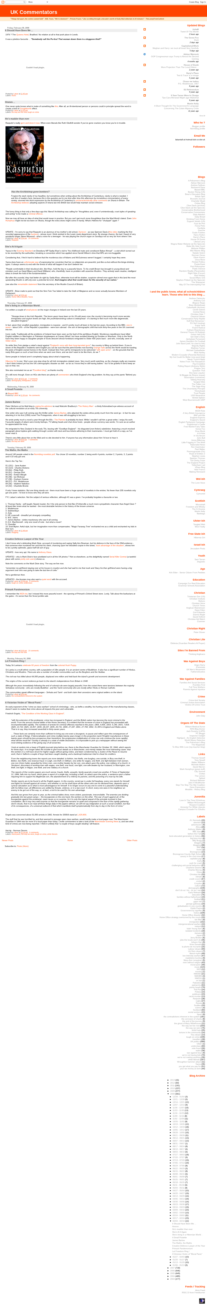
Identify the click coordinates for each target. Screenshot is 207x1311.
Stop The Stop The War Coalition (190, 785)
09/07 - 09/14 (179, 1141)
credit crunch (195, 879)
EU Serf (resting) (197, 323)
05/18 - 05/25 (179, 1182)
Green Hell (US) (198, 334)
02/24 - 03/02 (179, 1215)
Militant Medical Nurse (195, 726)
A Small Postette (14, 389)
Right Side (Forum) (196, 273)
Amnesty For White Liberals (192, 807)
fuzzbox (34, 234)
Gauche (201, 230)
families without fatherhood (189, 897)
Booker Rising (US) (196, 192)
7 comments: (33, 379)
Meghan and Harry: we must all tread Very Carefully (176, 48)
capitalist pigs (196, 858)
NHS (199, 969)
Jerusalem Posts (197, 548)
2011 (172, 1085)
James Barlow (12, 402)
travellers (197, 1039)
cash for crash (195, 863)
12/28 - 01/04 (179, 1097)
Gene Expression (197, 787)
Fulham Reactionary (196, 330)
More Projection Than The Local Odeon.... (180, 67)
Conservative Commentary (193, 212)
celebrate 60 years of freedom (36, 665)
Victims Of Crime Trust (195, 705)
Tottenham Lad (198, 465)
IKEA (22, 594)
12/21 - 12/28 (179, 1099)
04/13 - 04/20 (179, 1196)
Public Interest (198, 269)
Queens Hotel (22, 34)
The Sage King (198, 386)
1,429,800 (81, 815)
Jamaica (198, 933)
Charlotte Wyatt (198, 201)
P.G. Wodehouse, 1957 (188, 84)
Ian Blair (198, 919)
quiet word (46, 579)
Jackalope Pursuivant (195, 339)
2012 (172, 1083)
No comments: (35, 395)
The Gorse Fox (191, 38)
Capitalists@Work (190, 46)
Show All (202, 116)
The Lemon (200, 776)
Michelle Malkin (198, 764)
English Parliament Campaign (192, 422)
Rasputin (15, 240)
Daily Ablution (199, 214)
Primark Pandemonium (17, 589)
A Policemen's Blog (196, 181)
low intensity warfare (192, 956)
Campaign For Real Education (191, 583)
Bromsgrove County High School (187, 854)
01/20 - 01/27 (179, 1260)
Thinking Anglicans (196, 654)
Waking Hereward (197, 472)
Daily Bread (200, 217)
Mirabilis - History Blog (195, 789)
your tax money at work (190, 1068)
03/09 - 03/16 (179, 1210)
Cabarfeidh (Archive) (196, 307)
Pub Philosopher (197, 266)
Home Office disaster (19, 297)
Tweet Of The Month (189, 32)
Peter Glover (199, 632)
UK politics (195, 1041)
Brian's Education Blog (195, 194)
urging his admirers (43, 406)
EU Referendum (191, 89)
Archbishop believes (20, 203)
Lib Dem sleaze (195, 951)
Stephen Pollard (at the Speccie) (190, 280)
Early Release (194, 892)
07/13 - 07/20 (179, 1160)
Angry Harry (199, 665)
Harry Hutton (199, 235)
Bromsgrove (195, 852)
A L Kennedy (195, 820)
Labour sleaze (194, 949)
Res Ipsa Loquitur (197, 373)
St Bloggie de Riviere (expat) (192, 375)
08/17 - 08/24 (179, 1146)
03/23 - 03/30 (179, 1204)
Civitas (202, 773)
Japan (199, 935)
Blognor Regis (198, 303)
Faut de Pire (199, 223)
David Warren (199, 767)
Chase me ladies (191, 81)
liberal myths (195, 953)
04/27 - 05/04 (179, 1190)
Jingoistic (201, 562)
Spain (199, 1014)
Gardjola (201, 228)
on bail (199, 980)
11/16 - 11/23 (179, 1113)
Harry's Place (192, 73)
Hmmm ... (10, 102)
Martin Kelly (193, 103)
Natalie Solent (199, 253)
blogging (15, 532)
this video (113, 232)
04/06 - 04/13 (179, 1199)
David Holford (199, 617)
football (197, 899)
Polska (198, 992)
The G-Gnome (198, 509)
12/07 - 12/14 (179, 1105)
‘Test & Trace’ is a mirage (187, 75)
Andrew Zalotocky (197, 298)
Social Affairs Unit (197, 278)
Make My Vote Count (195, 246)
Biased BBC (13, 393)
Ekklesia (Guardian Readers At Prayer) (188, 643)
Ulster (199, 1044)
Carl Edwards (199, 612)
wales (198, 1050)
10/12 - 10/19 (179, 1127)
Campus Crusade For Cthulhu (191, 809)
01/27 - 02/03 (179, 1257)
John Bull (201, 438)
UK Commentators (33, 12)
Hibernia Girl (11, 361)
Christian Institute (197, 599)
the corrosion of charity (192, 1019)
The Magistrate (198, 745)
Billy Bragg (197, 840)
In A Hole (201, 433)
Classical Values (198, 316)
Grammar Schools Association (191, 586)
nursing (198, 971)
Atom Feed (200, 1290)
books (199, 849)
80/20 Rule (200, 411)
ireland (34, 380)
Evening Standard (25, 251)
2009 (172, 1091)
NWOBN (198, 976)
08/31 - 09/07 (179, 1143)
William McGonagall (196, 802)
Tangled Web (199, 382)
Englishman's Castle (196, 424)
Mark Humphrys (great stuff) (192, 769)
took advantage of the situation (110, 545)
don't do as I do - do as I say (188, 890)
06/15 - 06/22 (179, 1171)
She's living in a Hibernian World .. (23, 305)
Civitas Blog (200, 203)
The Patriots (59, 420)
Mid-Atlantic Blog (197, 250)
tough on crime (33, 112)
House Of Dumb (198, 239)
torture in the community (190, 1032)
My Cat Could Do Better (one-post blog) (187, 357)
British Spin (200, 196)
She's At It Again (14, 246)
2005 (172, 1273)
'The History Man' (86, 406)
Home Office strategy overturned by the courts (180, 917)
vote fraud (196, 1048)
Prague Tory (199, 368)
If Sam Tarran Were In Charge (185, 95)
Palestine (197, 983)
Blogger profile (198, 126)
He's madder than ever (17, 119)
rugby (198, 1001)
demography (16, 380)
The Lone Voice (198, 483)
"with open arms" (103, 350)
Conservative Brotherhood (193, 210)
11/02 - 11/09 (179, 1119)
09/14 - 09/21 (179, 1138)
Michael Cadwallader (195, 350)
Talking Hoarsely (197, 379)
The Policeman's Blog (195, 742)
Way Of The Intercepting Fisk (192, 284)
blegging (198, 843)
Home (70, 840)
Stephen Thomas (197, 458)
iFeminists (200, 667)
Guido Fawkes (198, 232)
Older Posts (132, 840)
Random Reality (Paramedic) (192, 271)
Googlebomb (25, 108)
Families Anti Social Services (192, 682)
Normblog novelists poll (44, 454)
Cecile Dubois (199, 309)
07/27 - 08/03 (179, 1155)
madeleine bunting (193, 958)
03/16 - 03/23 (179, 1207)
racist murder (195, 996)
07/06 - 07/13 (179, 1163)
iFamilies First (199, 685)
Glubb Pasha (196, 908)
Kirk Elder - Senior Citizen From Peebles (187, 572)
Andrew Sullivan (198, 185)
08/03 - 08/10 (179, 1152)
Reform (201, 601)
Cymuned (200, 494)
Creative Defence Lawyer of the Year (24, 539)
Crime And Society (197, 700)
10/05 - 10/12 (179, 1130)
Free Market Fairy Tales (194, 426)
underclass (28, 583)
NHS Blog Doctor (197, 729)
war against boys (194, 1053)
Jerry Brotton (196, 937)
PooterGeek (199, 264)
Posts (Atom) (23, 846)
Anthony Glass (44, 552)
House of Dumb (191, 65)
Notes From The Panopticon (192, 361)
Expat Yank (200, 325)
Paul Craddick (199, 364)
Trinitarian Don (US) (196, 596)
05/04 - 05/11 (179, 1188)
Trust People (199, 393)
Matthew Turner (198, 348)
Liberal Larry (199, 241)
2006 (172, 1271)
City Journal (199, 771)
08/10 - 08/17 (179, 1149)
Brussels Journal (197, 199)
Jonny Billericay (198, 440)
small (28, 310)
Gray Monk (200, 431)
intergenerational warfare (189, 924)
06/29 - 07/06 (179, 1166)
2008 (172, 1094)
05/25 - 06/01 (179, 1179)
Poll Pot (197, 989)
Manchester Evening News (107, 821)
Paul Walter (200, 449)
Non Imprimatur (198, 447)
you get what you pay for (190, 1066)
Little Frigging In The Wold (193, 442)
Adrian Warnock (191, 54)
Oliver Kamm (199, 257)
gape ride (197, 901)
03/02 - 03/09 (179, 1213)
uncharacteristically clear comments (91, 200)
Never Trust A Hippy (196, 359)
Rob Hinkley (199, 275)
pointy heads (195, 987)
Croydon (198, 883)
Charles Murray (195, 870)
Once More (200, 260)
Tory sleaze (196, 1035)
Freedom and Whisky (195, 507)
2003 (172, 1279)
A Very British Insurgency (194, 413)
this (56, 106)
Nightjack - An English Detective (191, 738)
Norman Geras (198, 255)
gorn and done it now (30, 123)
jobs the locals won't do (190, 940)
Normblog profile (197, 128)
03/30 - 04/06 (179, 1202)
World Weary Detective (195, 740)
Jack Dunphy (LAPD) (195, 731)
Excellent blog (39, 370)
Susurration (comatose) (194, 377)
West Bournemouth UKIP (194, 400)
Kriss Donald (195, 944)
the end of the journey (192, 1021)
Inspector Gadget (197, 736)
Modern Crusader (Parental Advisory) (188, 355)
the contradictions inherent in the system (27, 696)
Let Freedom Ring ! (15, 661)
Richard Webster (197, 780)
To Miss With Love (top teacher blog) (188, 747)
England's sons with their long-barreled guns (70, 345)
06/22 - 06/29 (179, 1168)
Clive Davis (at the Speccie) (193, 208)
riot (26, 594)
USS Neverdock (198, 395)
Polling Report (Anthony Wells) (191, 366)
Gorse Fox (200, 429)
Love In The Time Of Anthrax (192, 800)
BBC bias (197, 831)
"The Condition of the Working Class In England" (42, 713)
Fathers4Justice (198, 672)
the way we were (18, 441)
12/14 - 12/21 (179, 1102)
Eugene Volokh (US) (196, 221)
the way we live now (19, 112)
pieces (34, 310)
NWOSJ (198, 978)
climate (199, 877)
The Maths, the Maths (16, 450)
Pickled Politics (198, 262)
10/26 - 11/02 (179, 1121)
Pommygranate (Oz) (196, 451)
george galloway (193, 904)
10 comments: (33, 651)
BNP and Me (199, 415)
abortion (197, 822)
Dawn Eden (200, 610)
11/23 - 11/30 (179, 1110)
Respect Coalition (197, 805)
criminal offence (35, 214)
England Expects (197, 417)
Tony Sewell (199, 760)
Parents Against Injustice (194, 689)
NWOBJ (197, 974)
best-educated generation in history (185, 836)
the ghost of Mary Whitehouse (187, 1023)
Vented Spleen (198, 398)
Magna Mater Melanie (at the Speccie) (188, 244)
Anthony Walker (195, 829)
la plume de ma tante (191, 947)
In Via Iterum (199, 436)
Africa (198, 827)
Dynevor (82, 232)
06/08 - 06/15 (179, 1174)
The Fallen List (198, 384)
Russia (199, 1003)
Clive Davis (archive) (196, 205)
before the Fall (194, 834)
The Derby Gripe (197, 460)
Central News (199, 312)
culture (198, 886)
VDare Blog (200, 467)
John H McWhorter (196, 783)
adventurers (196, 825)
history (197, 913)
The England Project (196, 463)
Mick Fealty (200, 527)
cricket (199, 881)
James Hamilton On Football (192, 341)
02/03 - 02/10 (179, 1221)
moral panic (16, 834)
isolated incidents (193, 931)
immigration (26, 380)
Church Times (199, 605)
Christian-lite (195, 874)
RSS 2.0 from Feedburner (193, 1292)
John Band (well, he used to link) (190, 343)
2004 (172, 1276)
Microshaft (200, 504)
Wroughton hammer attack (189, 1062)
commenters (63, 375)
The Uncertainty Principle (194, 389)
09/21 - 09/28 (179, 1135)
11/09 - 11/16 (179, 1116)
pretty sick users (27, 559)
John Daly (200, 716)
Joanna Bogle (199, 614)
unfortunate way (31, 262)
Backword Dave (198, 187)
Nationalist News (197, 445)
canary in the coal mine (190, 856)
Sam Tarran (200, 559)
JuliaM (195, 29)
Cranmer (201, 621)
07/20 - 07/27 (179, 1157)
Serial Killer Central (117, 557)
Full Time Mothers (197, 687)
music (14, 95)
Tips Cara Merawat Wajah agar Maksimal (180, 98)
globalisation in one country (190, 906)
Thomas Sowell (198, 758)
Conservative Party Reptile (193, 319)
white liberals (52, 834)
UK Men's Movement (195, 669)
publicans (196, 994)
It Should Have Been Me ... (19, 30)
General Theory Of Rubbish (192, 332)
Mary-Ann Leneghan (193, 960)
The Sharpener (198, 282)
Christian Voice (198, 603)
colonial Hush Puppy (67, 665)
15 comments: (33, 238)
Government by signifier (191, 910)
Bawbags (201, 513)
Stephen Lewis (198, 456)
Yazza (30, 297)
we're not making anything (189, 1057)
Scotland (197, 1010)
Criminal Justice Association (192, 702)
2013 (172, 1080)
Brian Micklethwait (197, 305)
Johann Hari (196, 942)
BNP (199, 847)
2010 (172, 1088)
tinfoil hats (196, 1030)
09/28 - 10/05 (179, 1132)
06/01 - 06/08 (179, 1177)
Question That (198, 370)
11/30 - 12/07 (179, 1108)
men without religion (192, 962)
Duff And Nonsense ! (196, 321)
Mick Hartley (199, 352)
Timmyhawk (199, 391)
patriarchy (196, 985)
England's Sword (197, 420)
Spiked (202, 778)
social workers (194, 1012)
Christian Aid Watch (196, 619)
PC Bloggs (200, 733)
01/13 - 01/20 (179, 1262)
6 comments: (34, 581)
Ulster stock (10, 341)
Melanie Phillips (198, 248)
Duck (196, 40)
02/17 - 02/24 (179, 1218)
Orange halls (99, 347)
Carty (199, 861)
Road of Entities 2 (197, 454)
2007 (172, 1268)
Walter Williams (198, 762)
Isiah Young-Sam (194, 928)
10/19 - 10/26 (179, 1124)
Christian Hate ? (198, 314)
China (199, 872)
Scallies (197, 1005)
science (198, 1007)
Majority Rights (198, 346)
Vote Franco (199, 469)
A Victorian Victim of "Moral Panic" (23, 702)
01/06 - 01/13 (179, 1265)
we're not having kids (191, 1055)
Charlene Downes (194, 867)
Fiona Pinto (200, 226)
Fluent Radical (198, 328)
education (196, 895)
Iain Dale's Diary (198, 337)
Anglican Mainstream (195, 608)
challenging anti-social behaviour (186, 865)
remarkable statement (27, 284)
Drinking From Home (195, 219)
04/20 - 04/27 (179, 1193)
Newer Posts (7, 840)
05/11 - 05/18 (179, 1185)
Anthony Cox (199, 300)
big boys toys (196, 838)
